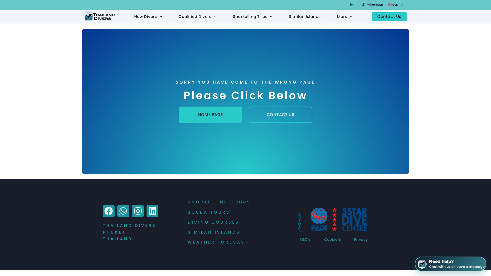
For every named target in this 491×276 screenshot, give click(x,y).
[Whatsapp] (123, 211)
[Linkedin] (152, 211)
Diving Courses (213, 222)
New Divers (145, 16)
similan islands (214, 232)
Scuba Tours (209, 212)
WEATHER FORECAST (218, 242)
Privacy (361, 239)
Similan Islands (305, 16)
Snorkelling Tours (219, 202)
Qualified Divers (194, 16)
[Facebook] (109, 211)
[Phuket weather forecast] (351, 5)
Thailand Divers (129, 225)
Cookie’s (332, 239)
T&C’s (305, 239)
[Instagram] (138, 211)
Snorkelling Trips (250, 16)
